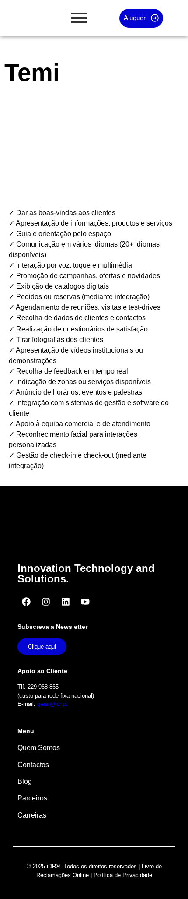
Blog (24, 781)
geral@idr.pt (52, 704)
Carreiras (31, 815)
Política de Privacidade (123, 875)
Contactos (33, 765)
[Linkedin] (65, 601)
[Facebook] (26, 601)
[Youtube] (85, 601)
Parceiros (32, 798)
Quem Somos (38, 747)
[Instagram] (46, 601)
